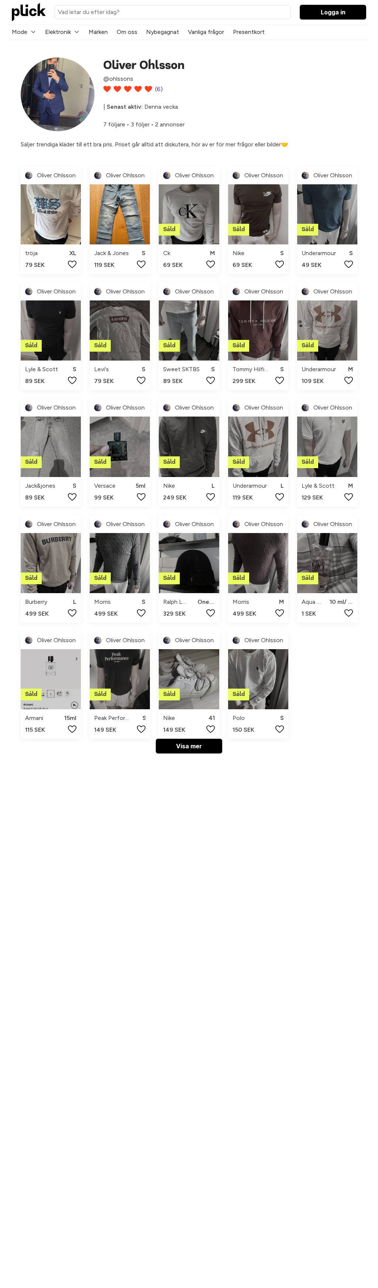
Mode (19, 31)
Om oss (127, 31)
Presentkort (249, 31)
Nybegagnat (162, 31)
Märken (98, 31)
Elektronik (58, 31)
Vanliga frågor (206, 31)
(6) (159, 89)
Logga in (333, 12)
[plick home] (29, 12)
